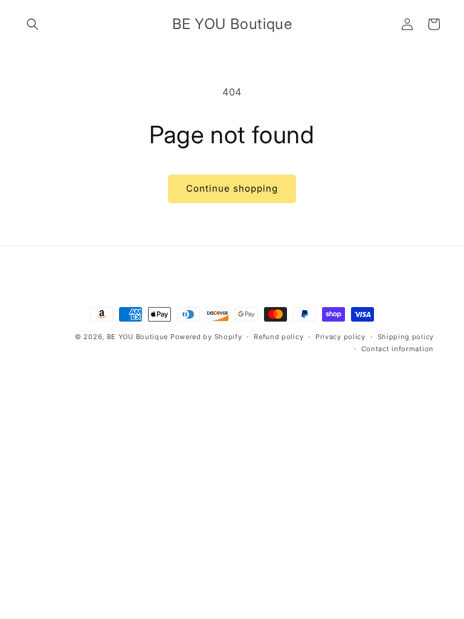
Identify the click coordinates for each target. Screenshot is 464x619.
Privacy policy (340, 336)
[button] (32, 24)
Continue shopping (232, 188)
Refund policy (278, 336)
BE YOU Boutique (138, 336)
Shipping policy (406, 336)
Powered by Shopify (206, 336)
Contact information (397, 349)
